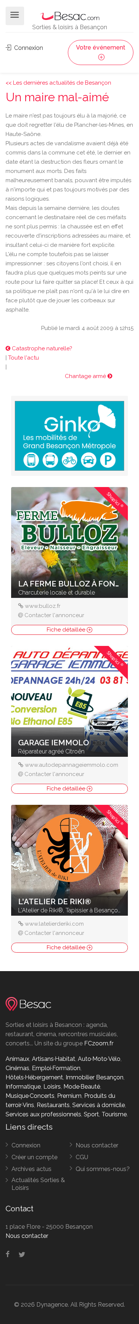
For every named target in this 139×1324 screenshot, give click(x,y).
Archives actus (31, 1168)
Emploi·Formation (56, 1068)
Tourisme (114, 1114)
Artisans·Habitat (53, 1058)
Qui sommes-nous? (103, 1168)
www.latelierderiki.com (54, 923)
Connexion (28, 47)
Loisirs (52, 1086)
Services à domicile (98, 1105)
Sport (91, 1114)
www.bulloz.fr (42, 606)
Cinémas (17, 1068)
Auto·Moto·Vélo (99, 1058)
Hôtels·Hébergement (34, 1077)
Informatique (23, 1086)
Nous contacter (97, 1145)
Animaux (17, 1058)
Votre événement (100, 47)
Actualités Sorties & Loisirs (38, 1184)
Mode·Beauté (81, 1086)
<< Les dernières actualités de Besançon (58, 82)
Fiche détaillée (67, 629)
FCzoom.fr (98, 1043)
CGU (82, 1157)
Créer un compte (34, 1157)
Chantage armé (86, 376)
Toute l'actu (23, 357)
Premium (69, 1095)
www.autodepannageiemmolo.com (71, 765)
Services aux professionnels (43, 1114)
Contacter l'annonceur (54, 615)
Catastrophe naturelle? (41, 348)
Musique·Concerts (30, 1095)
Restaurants (53, 1105)
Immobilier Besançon (94, 1077)
